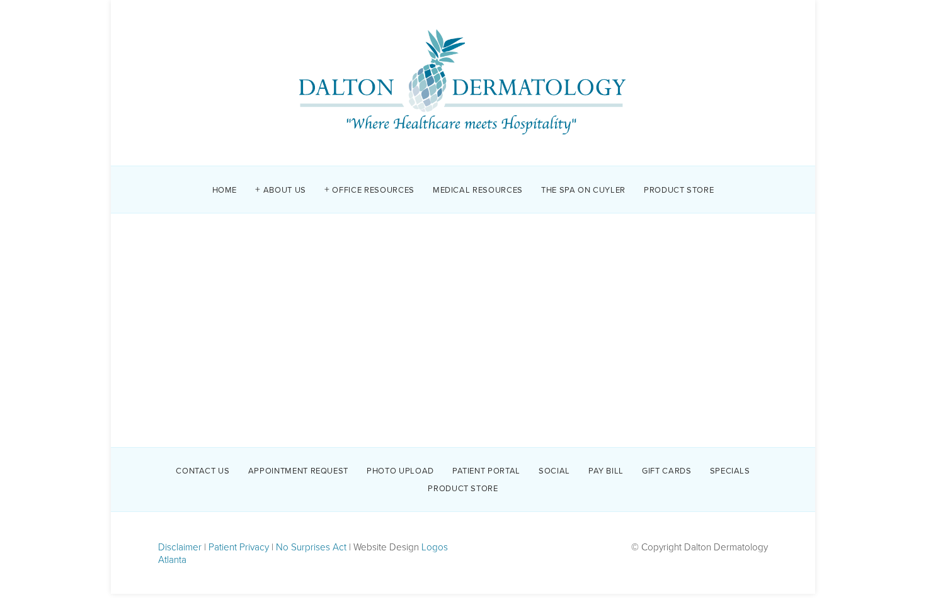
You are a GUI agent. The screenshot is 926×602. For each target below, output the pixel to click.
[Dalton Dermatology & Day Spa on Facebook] (463, 382)
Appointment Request (298, 470)
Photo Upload (400, 470)
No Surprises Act (311, 547)
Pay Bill (606, 470)
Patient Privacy (239, 547)
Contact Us (203, 470)
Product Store (679, 189)
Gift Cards (667, 470)
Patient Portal (486, 470)
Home (224, 189)
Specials (730, 470)
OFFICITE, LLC (431, 288)
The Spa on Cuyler (583, 189)
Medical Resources (478, 189)
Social (554, 470)
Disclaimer (180, 547)
